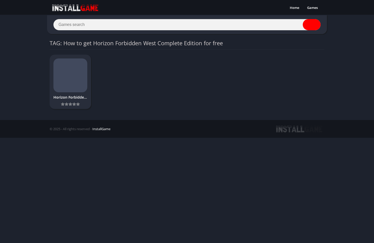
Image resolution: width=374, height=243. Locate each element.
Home (294, 7)
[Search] (312, 24)
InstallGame (101, 129)
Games (312, 7)
